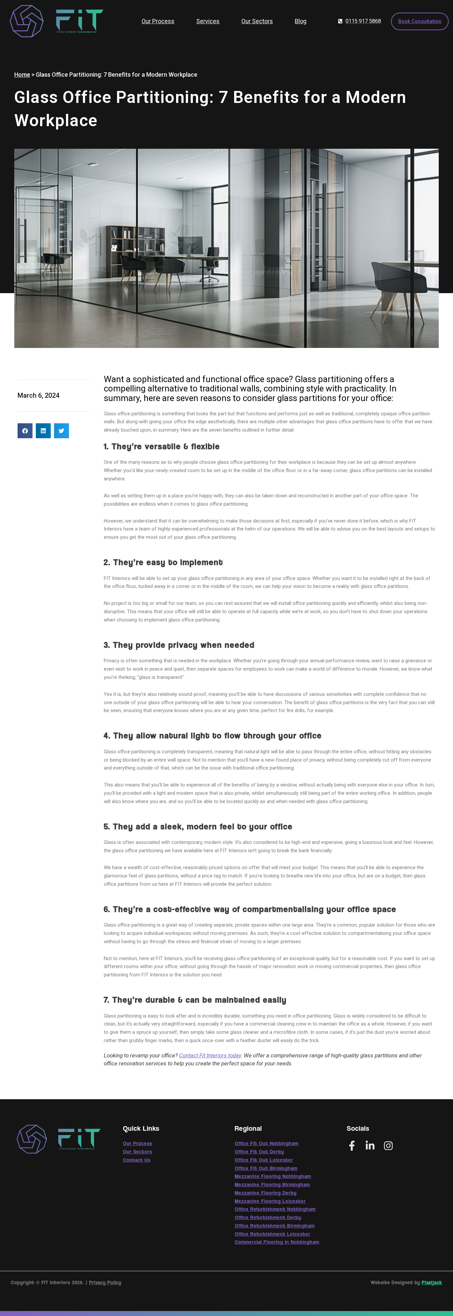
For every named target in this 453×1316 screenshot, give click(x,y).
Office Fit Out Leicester (264, 1160)
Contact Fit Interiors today (210, 1055)
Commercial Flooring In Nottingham (277, 1242)
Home (22, 74)
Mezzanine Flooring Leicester (270, 1201)
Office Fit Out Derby (259, 1151)
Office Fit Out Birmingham (266, 1168)
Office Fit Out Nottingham (266, 1143)
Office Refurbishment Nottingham (275, 1209)
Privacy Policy (105, 1282)
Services (208, 21)
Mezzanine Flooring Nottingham (273, 1176)
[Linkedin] (370, 1146)
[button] (25, 430)
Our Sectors (257, 21)
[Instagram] (388, 1146)
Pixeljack (432, 1282)
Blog (300, 21)
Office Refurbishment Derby (268, 1217)
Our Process (158, 21)
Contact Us (137, 1160)
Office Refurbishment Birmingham (275, 1225)
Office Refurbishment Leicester (272, 1234)
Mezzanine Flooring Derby (266, 1192)
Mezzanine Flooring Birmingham (272, 1184)
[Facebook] (352, 1146)
